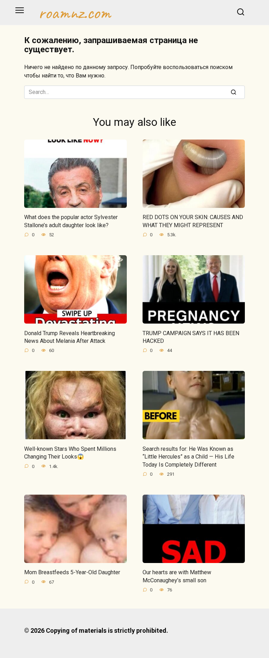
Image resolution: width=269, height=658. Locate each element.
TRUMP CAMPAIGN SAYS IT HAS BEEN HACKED (191, 337)
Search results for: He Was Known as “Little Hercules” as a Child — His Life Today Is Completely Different (188, 456)
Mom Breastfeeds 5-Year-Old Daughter (72, 572)
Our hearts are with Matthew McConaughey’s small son (177, 576)
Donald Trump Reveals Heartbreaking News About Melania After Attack (69, 337)
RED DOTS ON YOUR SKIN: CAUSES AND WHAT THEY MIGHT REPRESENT (193, 221)
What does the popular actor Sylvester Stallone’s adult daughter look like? (71, 221)
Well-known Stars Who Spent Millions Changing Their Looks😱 (70, 452)
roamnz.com (74, 12)
